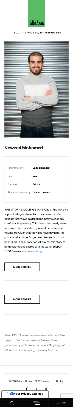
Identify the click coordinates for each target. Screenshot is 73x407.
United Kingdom (41, 168)
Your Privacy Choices (28, 393)
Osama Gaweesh (42, 192)
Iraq (35, 176)
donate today (34, 251)
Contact (60, 381)
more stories (22, 267)
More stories (22, 299)
